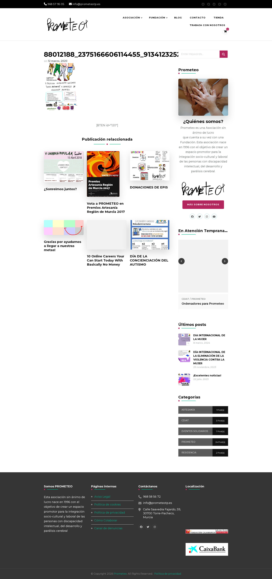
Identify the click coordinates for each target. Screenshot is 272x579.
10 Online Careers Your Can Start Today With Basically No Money (105, 260)
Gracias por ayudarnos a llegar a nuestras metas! (62, 246)
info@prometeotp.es (157, 503)
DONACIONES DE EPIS (149, 187)
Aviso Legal (102, 496)
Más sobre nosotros (203, 204)
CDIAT (185, 299)
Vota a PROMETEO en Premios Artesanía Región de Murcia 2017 (106, 208)
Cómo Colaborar (105, 520)
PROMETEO (198, 299)
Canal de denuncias (108, 528)
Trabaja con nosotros (207, 25)
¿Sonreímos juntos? (60, 189)
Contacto (198, 17)
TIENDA (219, 17)
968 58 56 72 (152, 496)
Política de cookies (107, 504)
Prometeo (120, 573)
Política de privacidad (109, 512)
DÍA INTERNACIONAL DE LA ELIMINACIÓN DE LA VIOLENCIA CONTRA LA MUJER (209, 358)
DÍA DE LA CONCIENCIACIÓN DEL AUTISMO (149, 260)
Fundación (157, 17)
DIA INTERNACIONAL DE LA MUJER (209, 337)
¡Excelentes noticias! (207, 375)
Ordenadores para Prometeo (203, 303)
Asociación (131, 17)
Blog (178, 17)
